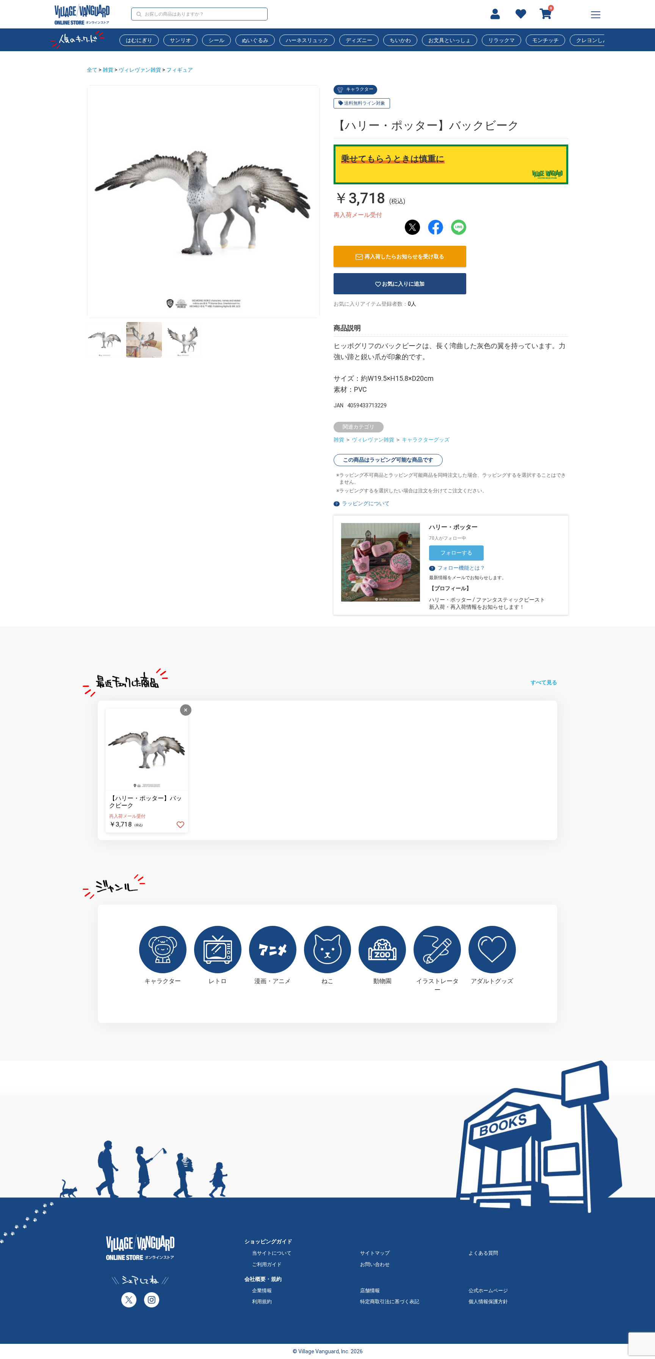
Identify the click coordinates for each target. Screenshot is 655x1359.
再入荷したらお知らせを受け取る (404, 256)
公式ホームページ (488, 1290)
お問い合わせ (375, 1264)
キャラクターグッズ (426, 440)
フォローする (456, 553)
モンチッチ (545, 40)
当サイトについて (271, 1253)
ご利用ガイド (267, 1264)
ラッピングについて (366, 503)
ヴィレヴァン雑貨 (140, 70)
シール (216, 40)
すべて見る (544, 682)
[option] (203, 201)
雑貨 (108, 70)
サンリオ (180, 40)
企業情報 (262, 1290)
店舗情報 (370, 1290)
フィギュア (179, 70)
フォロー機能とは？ (457, 568)
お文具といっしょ (449, 40)
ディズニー (359, 40)
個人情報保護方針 (488, 1301)
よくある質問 (483, 1253)
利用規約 (262, 1301)
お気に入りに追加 (403, 284)
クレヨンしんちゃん (600, 40)
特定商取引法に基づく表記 (389, 1301)
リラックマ (501, 40)
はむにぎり (139, 40)
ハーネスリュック (307, 40)
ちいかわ (400, 40)
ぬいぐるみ (255, 40)
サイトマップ (375, 1253)
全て (92, 70)
